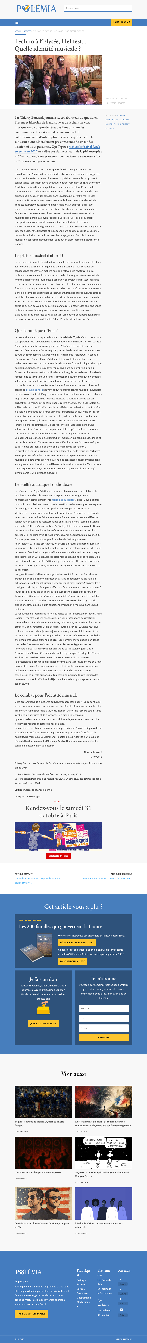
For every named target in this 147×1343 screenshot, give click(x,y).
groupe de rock (34, 389)
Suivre (123, 1284)
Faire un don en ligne (72, 961)
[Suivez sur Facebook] (120, 1299)
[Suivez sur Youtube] (121, 1309)
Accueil (18, 31)
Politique (81, 1280)
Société (27, 31)
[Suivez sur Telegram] (120, 1279)
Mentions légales (124, 1339)
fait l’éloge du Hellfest (63, 499)
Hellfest (121, 115)
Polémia (119, 98)
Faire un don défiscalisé (31, 1313)
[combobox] (98, 8)
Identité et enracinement (118, 119)
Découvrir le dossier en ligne (77, 942)
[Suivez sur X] (120, 1289)
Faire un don (120, 22)
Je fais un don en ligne (43, 1023)
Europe (81, 1288)
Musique (110, 124)
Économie (82, 1293)
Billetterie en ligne (58, 855)
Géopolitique (84, 1297)
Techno (117, 124)
